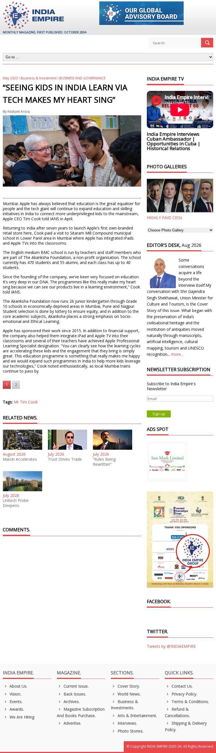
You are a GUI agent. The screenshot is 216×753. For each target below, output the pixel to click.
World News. (128, 694)
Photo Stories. (129, 731)
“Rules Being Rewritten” (104, 462)
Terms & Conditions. (189, 701)
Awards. (16, 709)
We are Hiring (21, 717)
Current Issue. (75, 686)
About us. (17, 686)
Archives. (71, 701)
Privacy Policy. (183, 694)
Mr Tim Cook (26, 402)
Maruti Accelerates (20, 459)
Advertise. (71, 723)
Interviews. (126, 723)
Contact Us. (181, 686)
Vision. (14, 694)
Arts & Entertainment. (136, 715)
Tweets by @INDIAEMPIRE (171, 646)
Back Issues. (74, 694)
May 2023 (10, 78)
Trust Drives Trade (65, 459)
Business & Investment (39, 78)
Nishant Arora (19, 111)
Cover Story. (128, 686)
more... (177, 354)
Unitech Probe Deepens (16, 503)
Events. (15, 701)
